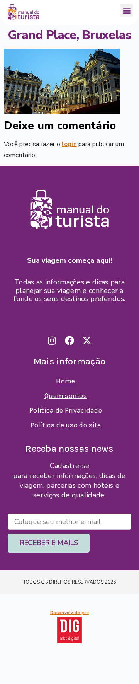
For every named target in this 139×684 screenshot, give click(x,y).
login (69, 144)
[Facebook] (69, 340)
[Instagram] (52, 340)
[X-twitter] (87, 340)
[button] (126, 10)
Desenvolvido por (69, 612)
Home (65, 381)
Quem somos (65, 395)
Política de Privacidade (65, 410)
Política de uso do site (66, 425)
